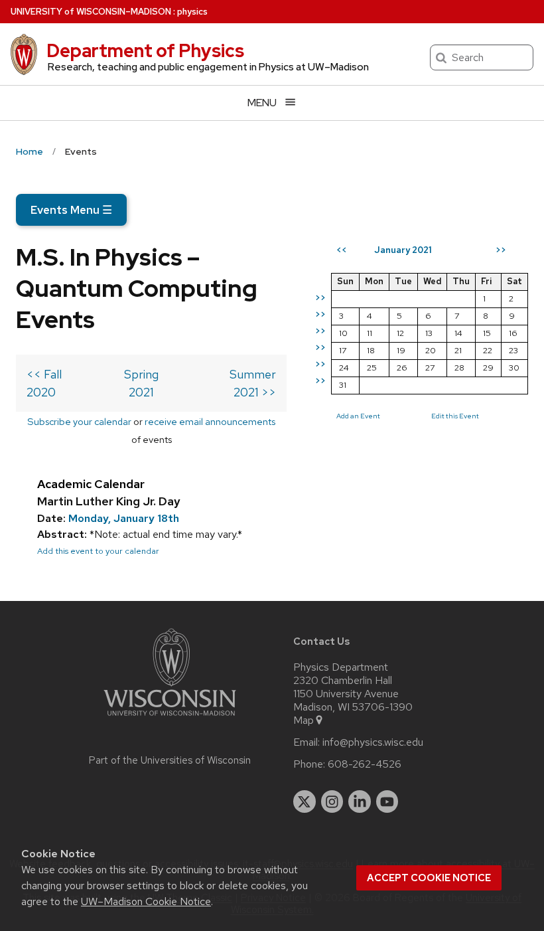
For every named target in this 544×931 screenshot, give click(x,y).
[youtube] (387, 801)
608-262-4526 (364, 764)
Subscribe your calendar (79, 421)
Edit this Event (455, 415)
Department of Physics (145, 50)
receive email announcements (210, 421)
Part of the (170, 760)
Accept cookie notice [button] (429, 878)
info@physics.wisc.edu (372, 742)
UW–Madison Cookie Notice (146, 901)
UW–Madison (91, 11)
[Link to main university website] (169, 718)
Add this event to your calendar (98, 550)
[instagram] (332, 801)
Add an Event (358, 415)
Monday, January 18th (123, 518)
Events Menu (71, 210)
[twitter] (304, 801)
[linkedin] (359, 801)
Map (303, 720)
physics (192, 11)
